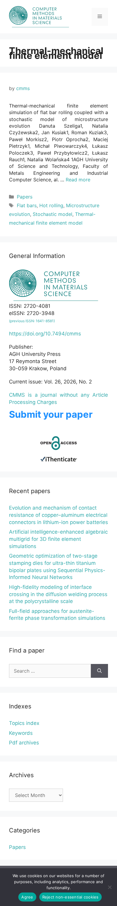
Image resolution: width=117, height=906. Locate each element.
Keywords (21, 733)
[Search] (99, 671)
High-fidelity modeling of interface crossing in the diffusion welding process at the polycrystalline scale (58, 594)
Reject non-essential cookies (70, 897)
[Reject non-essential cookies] (109, 887)
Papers (24, 197)
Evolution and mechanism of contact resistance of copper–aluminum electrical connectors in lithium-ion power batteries (58, 515)
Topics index (24, 723)
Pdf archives (24, 743)
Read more (78, 180)
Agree (27, 897)
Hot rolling (51, 205)
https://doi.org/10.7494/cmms (45, 334)
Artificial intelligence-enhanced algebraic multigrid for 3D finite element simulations (58, 539)
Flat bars (27, 205)
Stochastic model (52, 214)
